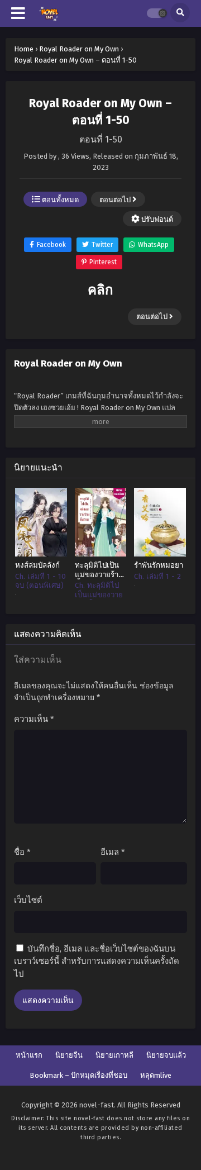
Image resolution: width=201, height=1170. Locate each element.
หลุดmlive (155, 1075)
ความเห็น (34, 719)
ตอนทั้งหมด (59, 200)
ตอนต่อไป (115, 200)
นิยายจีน (69, 1055)
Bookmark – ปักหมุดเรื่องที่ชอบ (78, 1075)
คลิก (100, 290)
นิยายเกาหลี (114, 1055)
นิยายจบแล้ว (166, 1055)
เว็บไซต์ (28, 900)
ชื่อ (22, 852)
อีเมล (112, 852)
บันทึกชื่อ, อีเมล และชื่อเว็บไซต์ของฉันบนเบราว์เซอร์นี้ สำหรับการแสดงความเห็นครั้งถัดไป (96, 961)
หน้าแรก (29, 1055)
